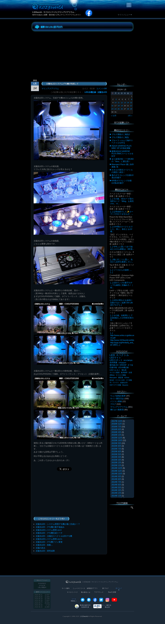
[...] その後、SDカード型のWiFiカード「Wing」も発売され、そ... (122, 201)
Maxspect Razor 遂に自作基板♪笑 (123, 165)
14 (128, 103)
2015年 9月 (116, 443)
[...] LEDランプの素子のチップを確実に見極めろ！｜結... (121, 285)
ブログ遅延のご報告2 (121, 134)
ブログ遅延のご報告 (120, 137)
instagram (107, 600)
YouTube (114, 600)
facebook (95, 600)
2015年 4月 (116, 457)
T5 (110, 383)
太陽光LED (102, 92)
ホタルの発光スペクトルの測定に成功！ (122, 171)
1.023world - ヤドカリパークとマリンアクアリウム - (53, 12)
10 (115, 103)
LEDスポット (116, 360)
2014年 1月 (116, 496)
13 (125, 103)
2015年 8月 (116, 446)
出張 (130, 372)
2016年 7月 (116, 426)
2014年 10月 (117, 473)
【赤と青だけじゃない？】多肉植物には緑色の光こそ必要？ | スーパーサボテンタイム (121, 326)
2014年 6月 (116, 485)
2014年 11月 (117, 471)
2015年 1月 (116, 465)
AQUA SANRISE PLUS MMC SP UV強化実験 (121, 147)
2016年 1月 (116, 435)
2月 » (130, 116)
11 (119, 103)
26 (122, 109)
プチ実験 (129, 380)
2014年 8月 (116, 479)
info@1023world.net (83, 600)
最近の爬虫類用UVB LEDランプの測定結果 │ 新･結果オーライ (122, 310)
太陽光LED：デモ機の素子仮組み (50, 527)
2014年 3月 (116, 490)
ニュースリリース (79, 588)
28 (128, 109)
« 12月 (113, 116)
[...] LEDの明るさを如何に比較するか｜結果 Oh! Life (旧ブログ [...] (121, 302)
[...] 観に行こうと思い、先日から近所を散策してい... (121, 260)
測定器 (120, 377)
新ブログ (105, 588)
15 (131, 103)
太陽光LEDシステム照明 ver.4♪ (49, 539)
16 (112, 106)
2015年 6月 (116, 451)
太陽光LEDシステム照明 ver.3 (48, 530)
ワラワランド (99, 592)
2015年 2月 (116, 462)
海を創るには (85, 592)
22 (131, 106)
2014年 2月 (116, 493)
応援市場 (113, 367)
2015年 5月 (116, 454)
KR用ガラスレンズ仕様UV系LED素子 (122, 181)
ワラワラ (116, 383)
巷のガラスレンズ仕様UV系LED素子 (123, 176)
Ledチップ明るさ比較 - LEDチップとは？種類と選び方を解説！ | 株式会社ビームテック (122, 294)
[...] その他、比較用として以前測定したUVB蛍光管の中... (122, 317)
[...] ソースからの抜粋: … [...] (121, 271)
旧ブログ (119, 588)
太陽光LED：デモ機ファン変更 (49, 542)
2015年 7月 (116, 449)
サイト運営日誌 (117, 398)
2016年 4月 (116, 432)
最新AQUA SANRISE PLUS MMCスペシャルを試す (122, 153)
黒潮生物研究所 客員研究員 (85, 606)
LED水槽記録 (90, 92)
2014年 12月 (117, 468)
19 (122, 106)
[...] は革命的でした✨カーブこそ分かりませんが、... (121, 212)
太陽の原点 (40, 548)
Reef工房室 (112, 592)
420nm (126, 377)
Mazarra (125, 385)
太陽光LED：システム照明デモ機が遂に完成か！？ (58, 524)
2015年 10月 (117, 440)
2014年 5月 (116, 487)
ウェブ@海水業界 (118, 396)
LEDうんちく (115, 370)
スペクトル (122, 355)
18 (119, 106)
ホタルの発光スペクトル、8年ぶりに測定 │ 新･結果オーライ (122, 254)
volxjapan (122, 363)
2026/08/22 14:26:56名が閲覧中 (42, 585)
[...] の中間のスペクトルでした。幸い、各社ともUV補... (121, 229)
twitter (101, 600)
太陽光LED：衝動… (44, 545)
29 (131, 109)
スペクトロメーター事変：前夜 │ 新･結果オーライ (121, 195)
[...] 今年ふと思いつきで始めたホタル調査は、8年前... (122, 248)
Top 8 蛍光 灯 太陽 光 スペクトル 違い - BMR (122, 266)
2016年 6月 (116, 429)
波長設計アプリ (92, 588)
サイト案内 (65, 588)
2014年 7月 (116, 482)
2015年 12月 (117, 438)
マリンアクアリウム (50, 88)
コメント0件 (101, 88)
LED (112, 355)
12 (122, 103)
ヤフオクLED (120, 380)
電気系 (123, 370)
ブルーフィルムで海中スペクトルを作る (122, 141)
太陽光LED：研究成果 (45, 551)
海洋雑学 (124, 372)
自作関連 (113, 362)
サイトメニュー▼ (125, 15)
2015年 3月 (116, 460)
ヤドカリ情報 (121, 375)
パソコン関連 (116, 401)
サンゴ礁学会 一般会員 (106, 606)
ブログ (113, 404)
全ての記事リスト (122, 122)
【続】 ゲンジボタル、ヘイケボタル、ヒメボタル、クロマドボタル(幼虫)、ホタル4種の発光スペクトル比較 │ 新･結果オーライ (122, 239)
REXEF (89, 600)
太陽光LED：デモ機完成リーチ (49, 533)
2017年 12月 (117, 421)
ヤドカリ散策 (115, 372)
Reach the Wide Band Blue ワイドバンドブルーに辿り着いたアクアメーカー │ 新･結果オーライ (122, 220)
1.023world (84, 616)
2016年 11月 (117, 424)
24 (115, 109)
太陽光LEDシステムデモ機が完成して (62, 83)
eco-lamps (128, 360)
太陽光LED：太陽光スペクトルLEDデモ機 (54, 536)
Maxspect (113, 377)
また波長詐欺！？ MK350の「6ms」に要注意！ (123, 160)
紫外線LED (114, 365)
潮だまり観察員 (117, 409)
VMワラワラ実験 (115, 385)
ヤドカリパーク (72, 592)
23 (112, 109)
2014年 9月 (116, 476)
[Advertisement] (55, 51)
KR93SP (123, 365)
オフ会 (130, 365)
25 (119, 109)
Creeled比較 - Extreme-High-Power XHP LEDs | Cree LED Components (122, 277)
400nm (112, 375)
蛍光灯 (112, 380)
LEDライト (115, 357)
